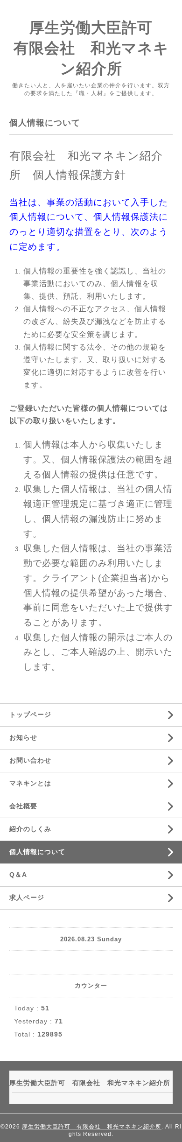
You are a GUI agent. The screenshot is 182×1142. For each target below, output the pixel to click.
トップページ (30, 714)
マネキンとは (30, 783)
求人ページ (26, 897)
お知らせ (23, 737)
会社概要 (23, 806)
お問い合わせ (30, 760)
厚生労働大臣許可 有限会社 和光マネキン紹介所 (91, 1126)
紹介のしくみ (30, 829)
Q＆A (18, 874)
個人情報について (37, 851)
